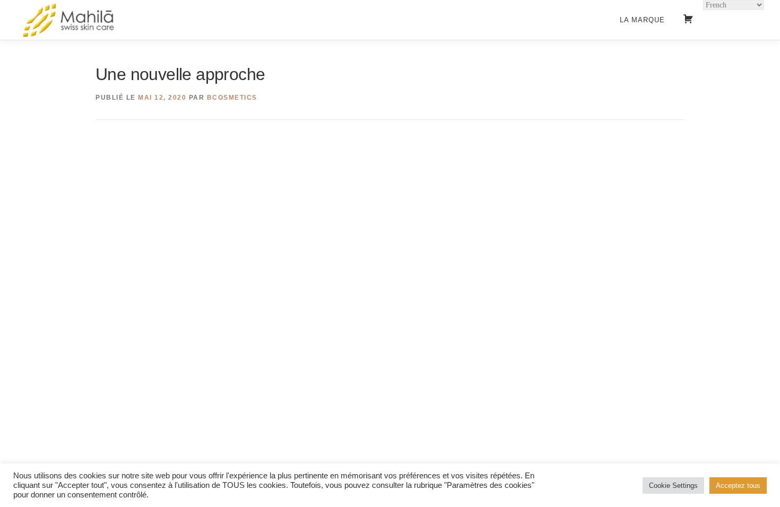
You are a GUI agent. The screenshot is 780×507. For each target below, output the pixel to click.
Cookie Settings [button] (673, 485)
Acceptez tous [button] (738, 485)
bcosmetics (232, 97)
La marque (642, 20)
